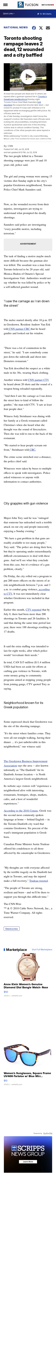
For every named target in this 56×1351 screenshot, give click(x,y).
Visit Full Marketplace (42, 950)
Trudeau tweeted (38, 881)
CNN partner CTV (38, 380)
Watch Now (47, 5)
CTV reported (33, 609)
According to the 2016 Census (21, 810)
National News (16, 27)
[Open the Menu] (5, 5)
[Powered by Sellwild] (47, 1133)
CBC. (32, 449)
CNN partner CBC (19, 329)
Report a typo (11, 928)
